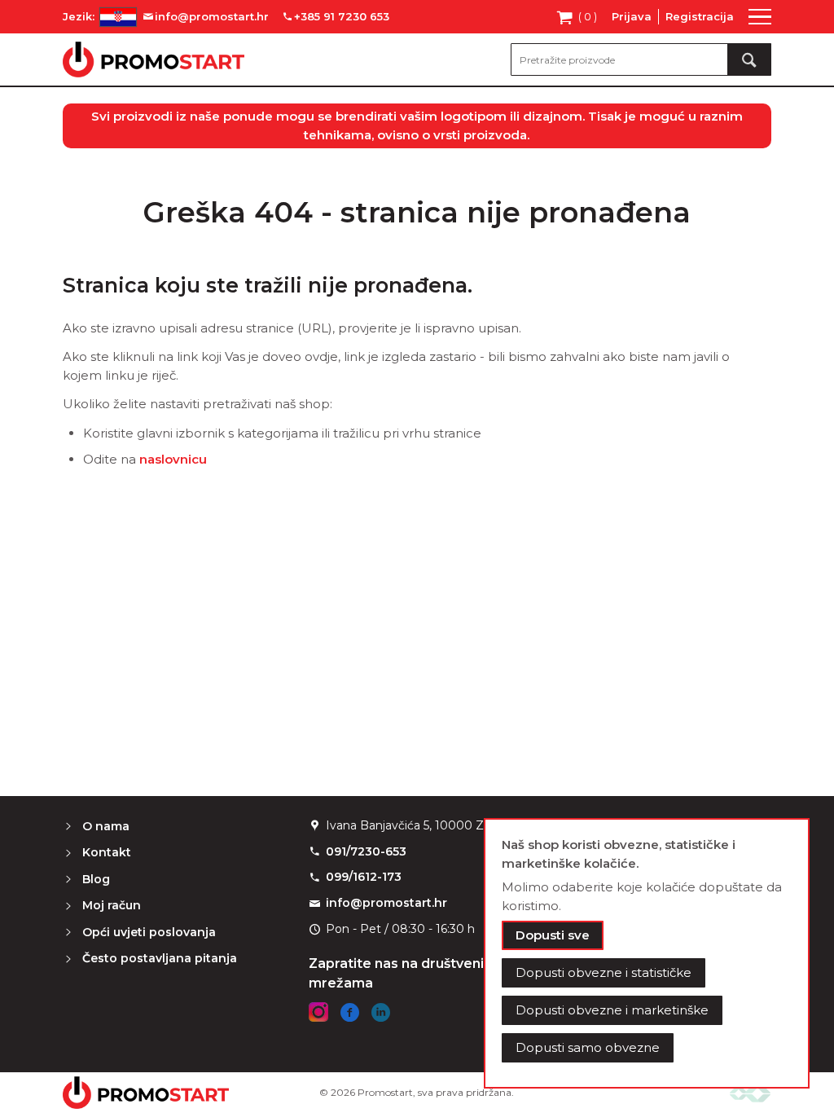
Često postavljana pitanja (159, 958)
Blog (96, 879)
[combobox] (641, 59)
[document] (647, 953)
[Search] (749, 59)
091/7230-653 (366, 851)
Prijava (632, 16)
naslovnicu (173, 459)
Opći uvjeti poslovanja (149, 932)
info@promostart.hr (386, 902)
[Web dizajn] (750, 1092)
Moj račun (111, 905)
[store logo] (153, 59)
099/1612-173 (364, 876)
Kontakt (106, 852)
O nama (105, 826)
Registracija (699, 16)
